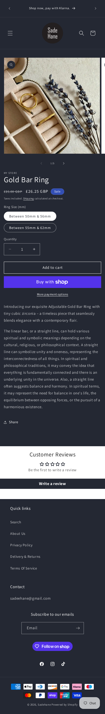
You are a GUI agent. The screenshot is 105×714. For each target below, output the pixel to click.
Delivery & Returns (25, 556)
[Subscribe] (78, 628)
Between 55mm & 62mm (30, 227)
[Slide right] (63, 163)
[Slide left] (41, 163)
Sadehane (44, 704)
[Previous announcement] (9, 8)
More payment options (52, 294)
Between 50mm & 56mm (30, 216)
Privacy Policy (21, 545)
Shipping (28, 198)
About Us (17, 533)
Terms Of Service (23, 568)
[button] (10, 33)
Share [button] (13, 422)
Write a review (52, 483)
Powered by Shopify (64, 704)
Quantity (10, 239)
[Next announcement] (95, 8)
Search (15, 522)
